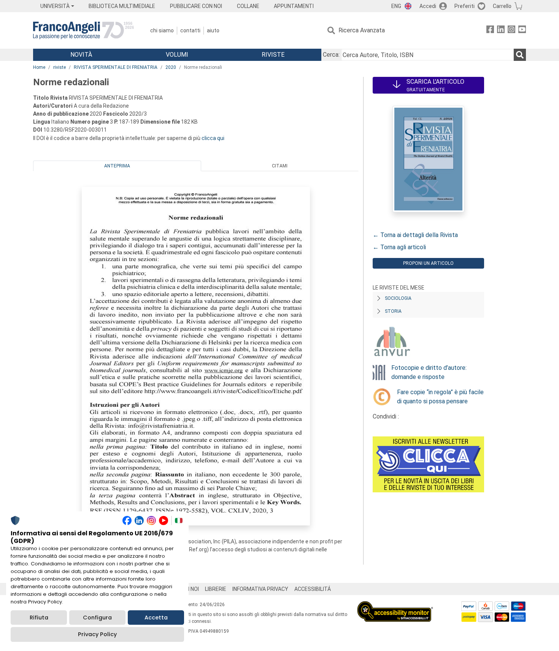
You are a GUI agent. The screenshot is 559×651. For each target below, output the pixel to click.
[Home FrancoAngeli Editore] (83, 30)
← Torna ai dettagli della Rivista (415, 235)
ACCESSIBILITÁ (312, 589)
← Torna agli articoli (399, 247)
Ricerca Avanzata (361, 30)
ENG (396, 6)
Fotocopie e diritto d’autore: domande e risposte (429, 372)
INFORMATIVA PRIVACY (260, 589)
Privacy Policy (97, 634)
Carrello (502, 6)
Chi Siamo (162, 30)
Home (39, 67)
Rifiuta (39, 617)
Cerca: (331, 54)
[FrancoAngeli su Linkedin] (501, 30)
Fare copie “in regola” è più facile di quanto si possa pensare (440, 396)
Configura (97, 617)
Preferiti (464, 6)
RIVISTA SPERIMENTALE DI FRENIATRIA (115, 67)
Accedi (427, 6)
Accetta (156, 617)
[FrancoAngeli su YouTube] (522, 30)
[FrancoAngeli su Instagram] (511, 30)
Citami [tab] (279, 166)
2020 (170, 67)
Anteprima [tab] (117, 166)
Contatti (190, 30)
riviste (59, 67)
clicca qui (213, 138)
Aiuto (213, 30)
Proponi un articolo (428, 263)
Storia (393, 311)
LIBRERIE (215, 589)
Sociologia (398, 298)
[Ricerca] (520, 55)
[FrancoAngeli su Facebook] (490, 30)
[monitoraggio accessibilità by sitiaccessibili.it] (395, 605)
